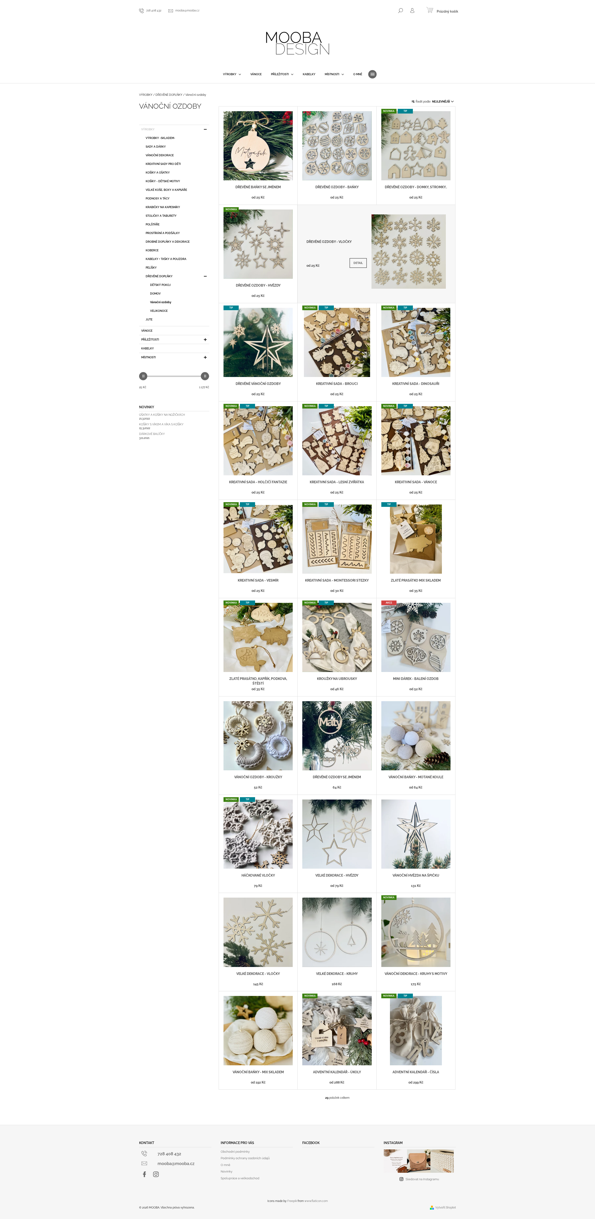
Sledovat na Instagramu (422, 1179)
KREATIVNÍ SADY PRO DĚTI (163, 164)
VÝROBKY (148, 129)
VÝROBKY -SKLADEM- (160, 138)
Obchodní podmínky (235, 1151)
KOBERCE (152, 250)
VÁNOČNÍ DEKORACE (160, 155)
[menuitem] (232, 74)
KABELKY (147, 348)
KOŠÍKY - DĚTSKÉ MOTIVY (163, 181)
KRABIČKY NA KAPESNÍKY (163, 207)
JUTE (149, 319)
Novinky (226, 1171)
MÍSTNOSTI (148, 357)
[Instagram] (156, 1174)
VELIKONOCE (159, 311)
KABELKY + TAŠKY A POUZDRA (166, 259)
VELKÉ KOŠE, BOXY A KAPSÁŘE (166, 190)
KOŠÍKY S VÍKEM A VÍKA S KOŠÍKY (161, 424)
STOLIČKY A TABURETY (161, 215)
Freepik (292, 1201)
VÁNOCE (146, 330)
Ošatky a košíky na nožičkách (162, 414)
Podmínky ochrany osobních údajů (245, 1158)
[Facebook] (144, 1174)
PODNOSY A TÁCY (157, 198)
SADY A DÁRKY (156, 146)
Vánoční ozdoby (160, 302)
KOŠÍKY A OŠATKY (158, 172)
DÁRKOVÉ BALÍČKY (152, 434)
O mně (225, 1165)
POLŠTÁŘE (152, 224)
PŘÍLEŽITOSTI (150, 339)
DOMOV (155, 293)
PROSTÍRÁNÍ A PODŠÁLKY (163, 233)
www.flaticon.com (316, 1201)
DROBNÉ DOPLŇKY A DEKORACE (168, 241)
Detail (358, 263)
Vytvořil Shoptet (445, 1207)
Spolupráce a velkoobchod (240, 1178)
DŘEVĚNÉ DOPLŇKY (159, 276)
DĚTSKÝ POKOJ (160, 285)
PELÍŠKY (151, 267)
